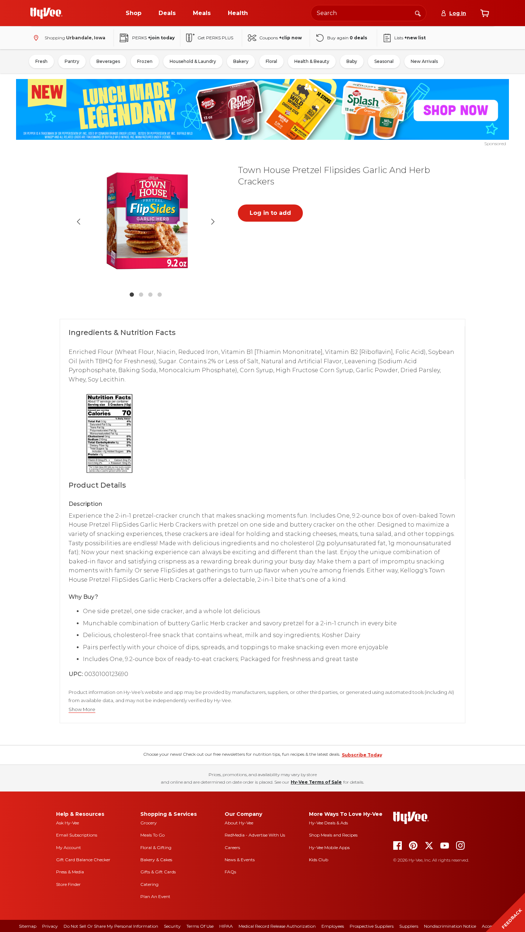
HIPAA (226, 926)
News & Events (240, 859)
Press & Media (70, 871)
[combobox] (368, 13)
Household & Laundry (193, 61)
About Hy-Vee (239, 822)
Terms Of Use (200, 926)
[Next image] (213, 221)
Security (172, 926)
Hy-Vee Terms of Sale (316, 782)
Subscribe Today (362, 755)
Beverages (108, 61)
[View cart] (485, 13)
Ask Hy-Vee (67, 822)
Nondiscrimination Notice (450, 926)
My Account (68, 847)
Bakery (241, 61)
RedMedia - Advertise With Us (255, 835)
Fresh (41, 61)
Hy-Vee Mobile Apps (329, 847)
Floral (271, 61)
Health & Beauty (311, 61)
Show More (82, 709)
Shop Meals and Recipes (333, 835)
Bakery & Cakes (156, 859)
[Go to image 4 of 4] (159, 294)
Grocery (148, 822)
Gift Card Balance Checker (83, 859)
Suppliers (408, 926)
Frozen (144, 61)
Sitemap (27, 926)
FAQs (230, 871)
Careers (232, 847)
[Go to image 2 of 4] (141, 294)
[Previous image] (78, 221)
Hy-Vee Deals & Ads (328, 822)
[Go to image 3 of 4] (150, 294)
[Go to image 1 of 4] (131, 294)
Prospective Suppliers (372, 926)
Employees (332, 926)
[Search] (417, 13)
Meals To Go (152, 835)
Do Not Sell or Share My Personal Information (111, 926)
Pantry (72, 61)
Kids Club (318, 859)
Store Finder (68, 884)
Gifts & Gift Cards (158, 871)
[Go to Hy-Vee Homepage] (46, 13)
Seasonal (384, 61)
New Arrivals (424, 61)
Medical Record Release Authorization (277, 926)
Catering (149, 884)
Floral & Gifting (155, 847)
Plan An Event (155, 896)
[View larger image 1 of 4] (146, 222)
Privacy (50, 926)
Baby (351, 61)
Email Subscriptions (76, 835)
